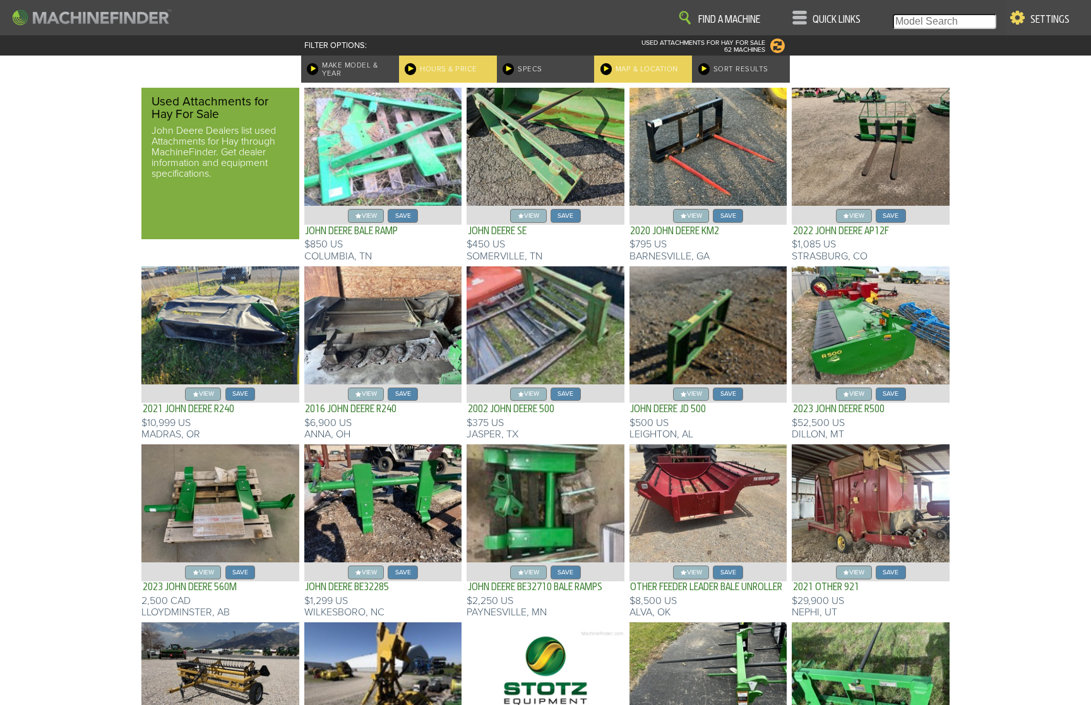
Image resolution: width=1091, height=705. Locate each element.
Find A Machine (729, 20)
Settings (1050, 20)
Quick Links (837, 20)
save (403, 215)
